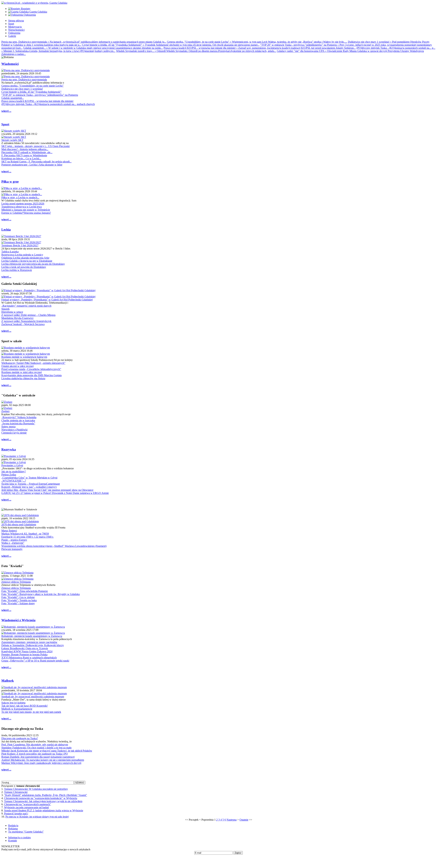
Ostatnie (243, 819)
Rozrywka (8, 449)
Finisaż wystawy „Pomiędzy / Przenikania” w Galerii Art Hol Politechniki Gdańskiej (47, 299)
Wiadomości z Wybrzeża (18, 620)
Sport (5, 124)
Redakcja (13, 825)
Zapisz (238, 853)
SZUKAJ (79, 782)
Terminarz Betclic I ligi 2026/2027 (19, 245)
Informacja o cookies (19, 837)
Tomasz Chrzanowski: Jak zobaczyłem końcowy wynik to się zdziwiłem (43, 801)
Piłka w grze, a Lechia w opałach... (20, 197)
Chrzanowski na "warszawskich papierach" (27, 804)
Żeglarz (5, 411)
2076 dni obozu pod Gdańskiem (18, 524)
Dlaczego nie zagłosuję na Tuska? (19, 738)
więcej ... (6, 111)
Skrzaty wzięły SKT (12, 140)
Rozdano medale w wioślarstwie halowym (24, 356)
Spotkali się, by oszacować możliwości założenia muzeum (32, 696)
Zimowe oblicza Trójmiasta (16, 581)
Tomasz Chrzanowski (15, 792)
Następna (232, 819)
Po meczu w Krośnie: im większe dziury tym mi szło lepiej (37, 816)
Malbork (7, 680)
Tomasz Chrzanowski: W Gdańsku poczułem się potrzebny (36, 788)
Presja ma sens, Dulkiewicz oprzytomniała (24, 79)
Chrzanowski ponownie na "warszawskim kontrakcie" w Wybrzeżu (40, 798)
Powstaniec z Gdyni (12, 465)
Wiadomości (10, 64)
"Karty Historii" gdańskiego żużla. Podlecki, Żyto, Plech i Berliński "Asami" (45, 795)
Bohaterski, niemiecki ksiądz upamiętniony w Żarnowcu (31, 636)
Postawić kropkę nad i (16, 813)
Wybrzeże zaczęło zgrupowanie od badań (26, 807)
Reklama (13, 828)
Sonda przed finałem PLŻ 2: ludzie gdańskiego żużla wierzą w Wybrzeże (43, 810)
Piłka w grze (10, 181)
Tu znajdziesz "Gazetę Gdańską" (26, 831)
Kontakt (12, 840)
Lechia (6, 229)
